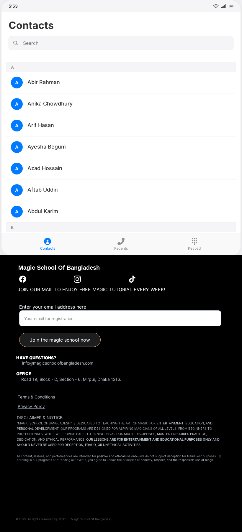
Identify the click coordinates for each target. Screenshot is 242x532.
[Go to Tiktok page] (132, 279)
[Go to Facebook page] (22, 279)
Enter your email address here (52, 307)
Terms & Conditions (36, 396)
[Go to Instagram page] (77, 279)
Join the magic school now (60, 340)
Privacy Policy (31, 406)
